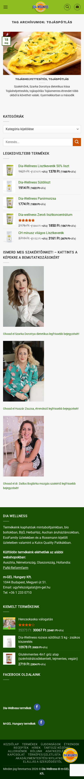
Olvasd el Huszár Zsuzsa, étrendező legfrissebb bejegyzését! (41, 408)
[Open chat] (70, 755)
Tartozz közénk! (57, 747)
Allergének (17, 751)
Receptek (21, 747)
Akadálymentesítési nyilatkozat (42, 758)
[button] (5, 7)
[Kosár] (77, 7)
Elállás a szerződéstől (42, 761)
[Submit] (77, 142)
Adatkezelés (55, 751)
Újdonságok (51, 744)
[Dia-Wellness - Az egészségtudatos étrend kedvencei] (40, 7)
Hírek (36, 747)
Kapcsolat (16, 754)
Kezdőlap (11, 744)
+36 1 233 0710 (20, 593)
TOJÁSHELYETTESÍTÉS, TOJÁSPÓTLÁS (42, 79)
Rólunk (36, 751)
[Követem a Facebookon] (37, 707)
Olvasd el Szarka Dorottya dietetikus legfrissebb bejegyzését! (41, 333)
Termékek (30, 744)
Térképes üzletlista (44, 754)
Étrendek (71, 744)
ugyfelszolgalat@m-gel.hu (31, 587)
